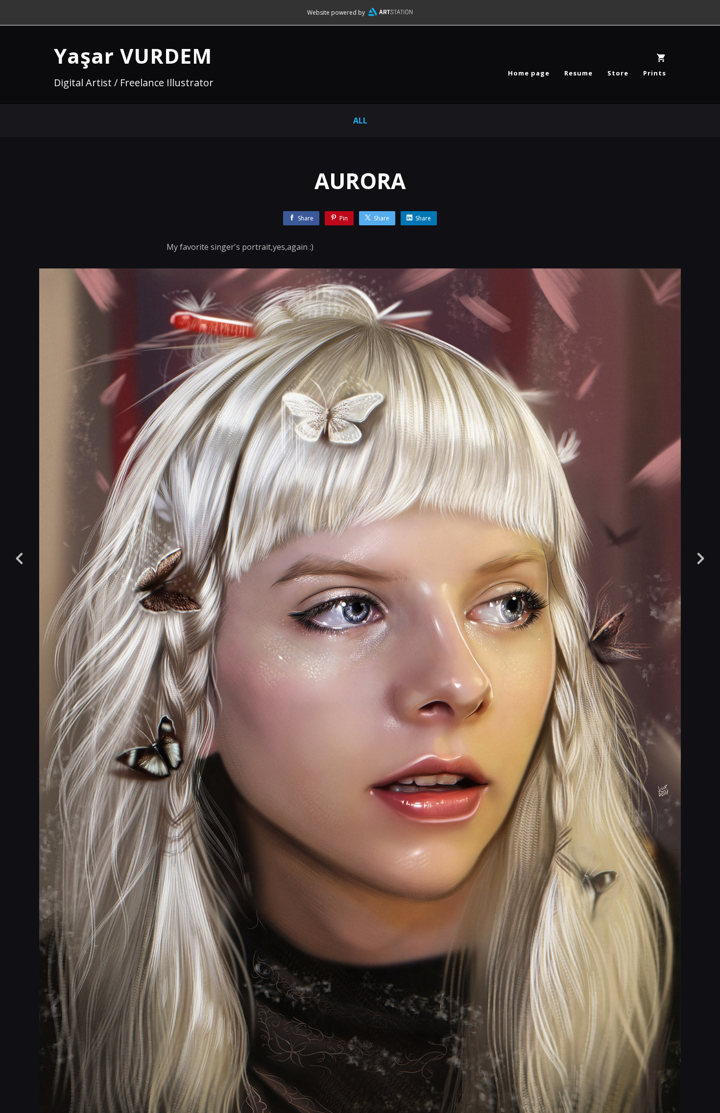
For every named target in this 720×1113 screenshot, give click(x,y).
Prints (654, 73)
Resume (578, 73)
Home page (529, 73)
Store (617, 73)
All (360, 120)
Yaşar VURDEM (133, 56)
